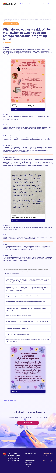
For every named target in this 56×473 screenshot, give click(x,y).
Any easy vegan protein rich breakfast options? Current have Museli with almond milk (26, 309)
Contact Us (27, 466)
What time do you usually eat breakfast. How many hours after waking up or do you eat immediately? (27, 340)
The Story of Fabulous (30, 453)
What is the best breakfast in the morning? (17, 334)
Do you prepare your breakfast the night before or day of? (22, 296)
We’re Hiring (46, 455)
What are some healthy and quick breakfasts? (18, 315)
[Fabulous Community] (9, 4)
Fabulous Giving (29, 455)
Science (31, 4)
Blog (44, 458)
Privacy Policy (28, 462)
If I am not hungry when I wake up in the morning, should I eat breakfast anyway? (25, 302)
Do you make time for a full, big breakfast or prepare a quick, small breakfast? (27, 321)
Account (50, 4)
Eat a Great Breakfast (14, 19)
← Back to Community (9, 400)
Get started (28, 423)
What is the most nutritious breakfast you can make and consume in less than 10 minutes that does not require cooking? (27, 327)
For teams (23, 4)
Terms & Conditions (30, 460)
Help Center (28, 464)
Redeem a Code (29, 458)
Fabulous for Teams (48, 453)
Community (41, 4)
